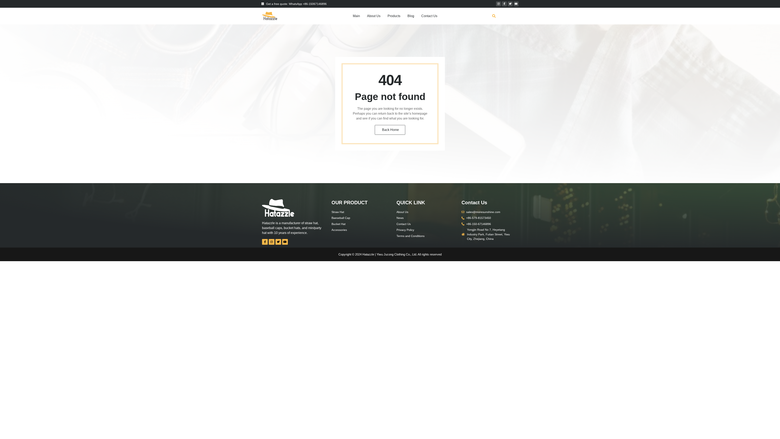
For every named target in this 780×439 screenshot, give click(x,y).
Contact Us (429, 16)
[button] (494, 16)
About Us (373, 16)
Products (394, 16)
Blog (410, 16)
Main (356, 16)
